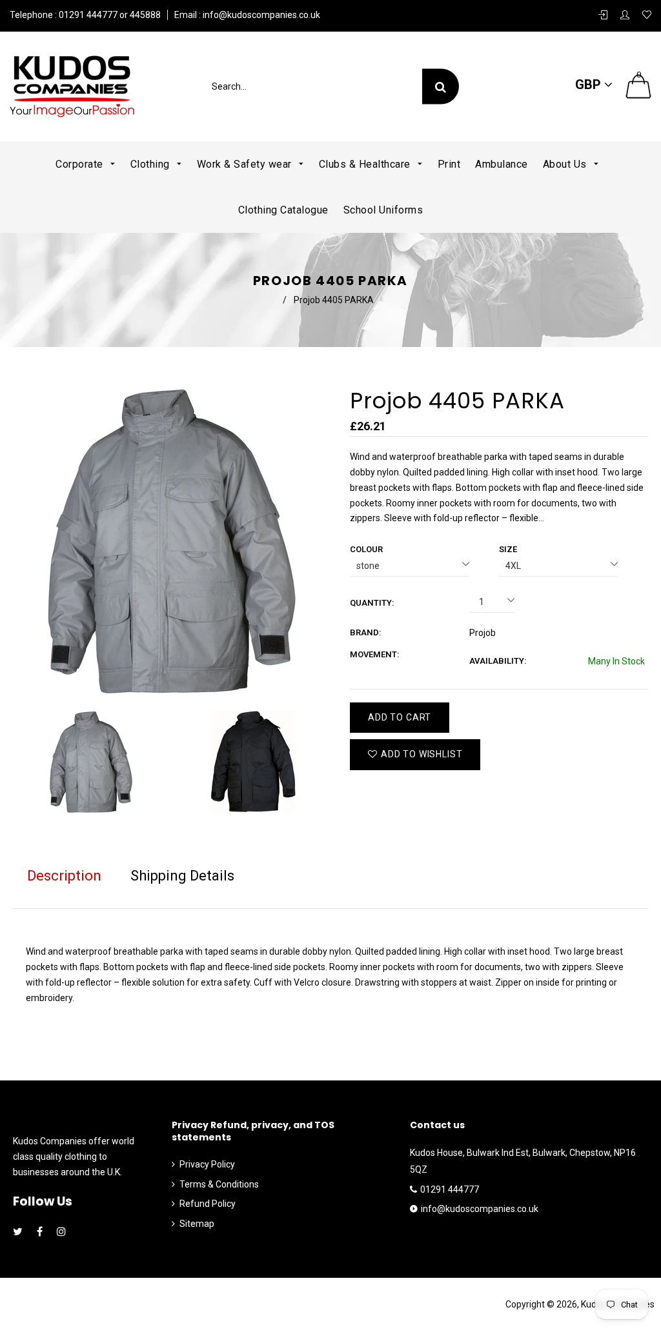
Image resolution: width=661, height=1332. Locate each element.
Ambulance (501, 164)
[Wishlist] (646, 15)
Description (64, 876)
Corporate (81, 164)
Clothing (151, 164)
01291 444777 (449, 1189)
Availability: (498, 661)
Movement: (375, 654)
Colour (366, 549)
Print (449, 164)
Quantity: (372, 603)
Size (508, 549)
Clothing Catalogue (283, 210)
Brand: (365, 632)
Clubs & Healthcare (366, 164)
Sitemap (196, 1223)
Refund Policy (207, 1203)
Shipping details (182, 876)
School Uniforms (383, 210)
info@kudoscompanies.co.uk (260, 15)
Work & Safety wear (246, 164)
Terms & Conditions (219, 1184)
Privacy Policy (207, 1164)
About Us (566, 164)
